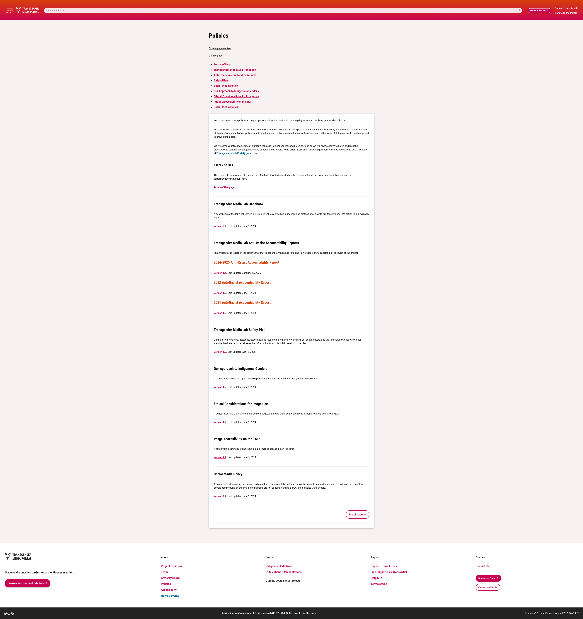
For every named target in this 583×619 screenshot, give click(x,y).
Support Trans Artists (384, 566)
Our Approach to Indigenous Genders (236, 91)
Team (164, 572)
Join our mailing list (488, 587)
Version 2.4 (220, 226)
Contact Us (482, 566)
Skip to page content (220, 48)
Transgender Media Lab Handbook (235, 69)
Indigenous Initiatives (279, 566)
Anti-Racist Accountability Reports (235, 75)
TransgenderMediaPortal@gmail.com (236, 153)
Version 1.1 (220, 272)
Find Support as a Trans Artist (389, 572)
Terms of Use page (224, 187)
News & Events (170, 595)
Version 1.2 (220, 293)
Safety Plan (221, 80)
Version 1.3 (220, 313)
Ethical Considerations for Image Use (236, 96)
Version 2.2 (220, 496)
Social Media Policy (226, 85)
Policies (166, 583)
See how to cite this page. (303, 613)
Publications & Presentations (284, 572)
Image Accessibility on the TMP (233, 101)
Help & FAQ (377, 578)
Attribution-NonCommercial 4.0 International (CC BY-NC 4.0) (255, 613)
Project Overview (171, 566)
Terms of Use (222, 64)
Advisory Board (170, 578)
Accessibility (169, 589)
